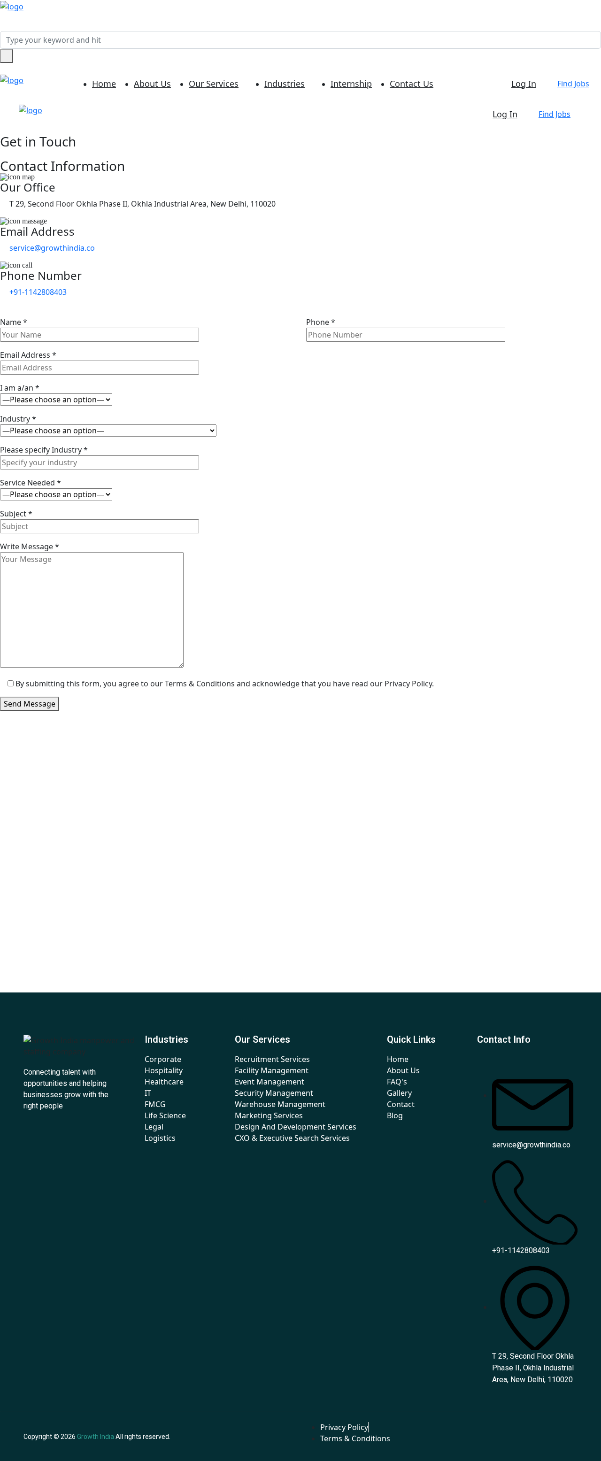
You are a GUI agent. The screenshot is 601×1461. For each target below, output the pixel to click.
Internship (351, 83)
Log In (523, 83)
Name (13, 322)
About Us (152, 83)
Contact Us (411, 83)
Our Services (214, 83)
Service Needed (30, 482)
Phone (320, 322)
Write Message (29, 546)
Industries (284, 83)
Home (104, 83)
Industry (18, 419)
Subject (16, 513)
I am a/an (19, 388)
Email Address (28, 355)
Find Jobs (573, 83)
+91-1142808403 (38, 292)
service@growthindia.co (52, 248)
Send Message (29, 704)
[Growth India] (11, 5)
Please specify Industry (44, 450)
